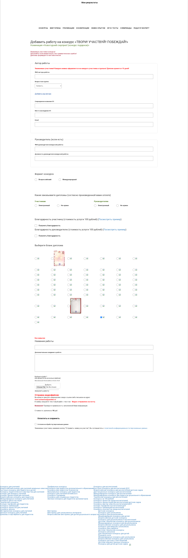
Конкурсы (43, 28)
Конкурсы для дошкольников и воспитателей (117, 520)
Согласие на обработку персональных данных (52, 424)
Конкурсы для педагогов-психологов (62, 490)
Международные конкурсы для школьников (116, 537)
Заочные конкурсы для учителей (13, 513)
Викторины (55, 28)
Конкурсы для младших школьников (113, 527)
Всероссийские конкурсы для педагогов (17, 497)
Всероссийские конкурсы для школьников (116, 539)
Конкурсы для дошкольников (110, 514)
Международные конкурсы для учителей (17, 499)
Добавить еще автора (43, 94)
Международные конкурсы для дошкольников (117, 523)
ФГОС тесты (112, 28)
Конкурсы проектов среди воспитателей (111, 500)
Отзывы (108, 21)
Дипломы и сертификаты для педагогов (16, 514)
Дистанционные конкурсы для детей (113, 533)
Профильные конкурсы (57, 487)
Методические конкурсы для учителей (16, 511)
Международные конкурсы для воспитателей (112, 494)
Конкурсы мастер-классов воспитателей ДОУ (113, 504)
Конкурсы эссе (104, 535)
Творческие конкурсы (9, 502)
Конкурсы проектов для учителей (14, 507)
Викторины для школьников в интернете (64, 513)
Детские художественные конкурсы (113, 542)
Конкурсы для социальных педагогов (62, 497)
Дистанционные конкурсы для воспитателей (112, 492)
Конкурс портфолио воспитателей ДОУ (110, 506)
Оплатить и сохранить (48, 418)
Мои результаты (89, 2)
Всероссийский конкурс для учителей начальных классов (23, 488)
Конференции (82, 28)
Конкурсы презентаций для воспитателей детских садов (117, 502)
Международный (69, 179)
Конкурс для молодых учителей (13, 494)
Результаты (77, 21)
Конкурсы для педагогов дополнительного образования (70, 488)
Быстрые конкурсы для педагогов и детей (17, 490)
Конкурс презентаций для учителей (14, 495)
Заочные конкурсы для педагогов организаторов (67, 499)
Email (37, 120)
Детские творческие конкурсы (111, 530)
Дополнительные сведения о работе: (48, 352)
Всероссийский (44, 179)
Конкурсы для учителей (9, 487)
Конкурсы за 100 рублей (104, 499)
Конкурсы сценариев (56, 495)
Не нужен (64, 205)
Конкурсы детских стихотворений (112, 540)
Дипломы (89, 21)
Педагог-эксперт (141, 28)
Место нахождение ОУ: (43, 110)
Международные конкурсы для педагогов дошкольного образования (122, 495)
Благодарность (138, 21)
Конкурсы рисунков (106, 532)
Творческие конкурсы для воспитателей (110, 497)
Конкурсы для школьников (109, 513)
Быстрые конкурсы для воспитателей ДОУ (111, 488)
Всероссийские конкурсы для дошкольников (117, 525)
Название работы (44, 341)
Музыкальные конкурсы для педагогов (63, 492)
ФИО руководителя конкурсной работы (49, 144)
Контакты (153, 21)
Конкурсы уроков (7, 509)
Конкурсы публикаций (9, 506)
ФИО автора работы (42, 72)
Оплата (99, 21)
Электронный (44, 205)
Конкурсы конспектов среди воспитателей (112, 509)
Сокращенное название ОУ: (44, 101)
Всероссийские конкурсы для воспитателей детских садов (118, 490)
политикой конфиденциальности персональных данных (126, 428)
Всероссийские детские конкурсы (112, 518)
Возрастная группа (42, 81)
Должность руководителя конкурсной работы (51, 154)
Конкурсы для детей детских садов (113, 544)
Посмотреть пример (110, 219)
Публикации (68, 28)
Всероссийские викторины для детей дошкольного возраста (72, 514)
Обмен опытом (98, 28)
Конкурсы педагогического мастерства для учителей (22, 492)
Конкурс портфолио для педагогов (14, 504)
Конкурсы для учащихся (108, 528)
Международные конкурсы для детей (113, 516)
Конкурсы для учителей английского (62, 494)
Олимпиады (126, 28)
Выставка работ (121, 21)
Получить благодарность (49, 226)
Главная (66, 21)
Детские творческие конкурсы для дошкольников (119, 521)
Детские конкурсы (106, 511)
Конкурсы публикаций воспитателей (109, 507)
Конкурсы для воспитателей (105, 487)
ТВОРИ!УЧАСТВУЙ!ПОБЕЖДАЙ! (38, 14)
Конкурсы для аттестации (11, 500)
